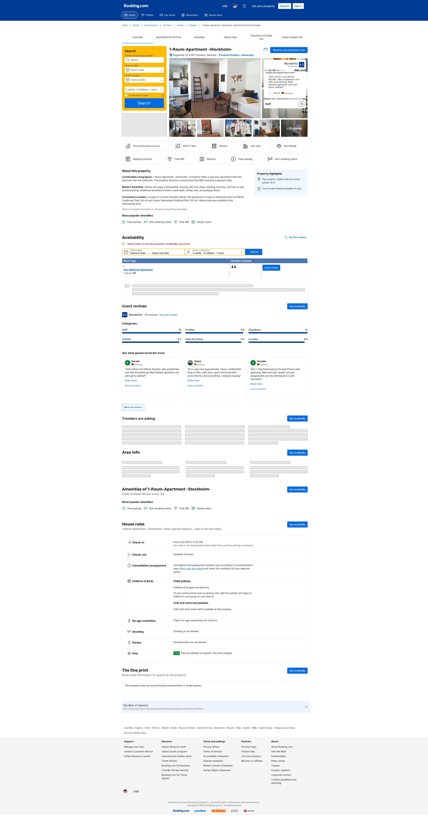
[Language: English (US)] (235, 6)
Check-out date (132, 75)
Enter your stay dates (191, 648)
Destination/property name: (139, 55)
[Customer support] (244, 6)
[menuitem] (129, 15)
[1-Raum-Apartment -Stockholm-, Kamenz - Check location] (171, 57)
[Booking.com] (136, 6)
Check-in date (131, 65)
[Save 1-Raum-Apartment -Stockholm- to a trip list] (265, 50)
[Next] (304, 90)
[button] (144, 90)
